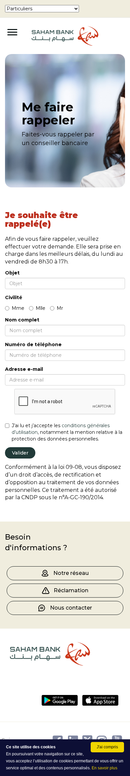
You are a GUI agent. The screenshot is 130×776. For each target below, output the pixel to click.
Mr (60, 308)
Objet (12, 273)
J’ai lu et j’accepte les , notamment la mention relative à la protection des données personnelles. (67, 432)
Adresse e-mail (24, 369)
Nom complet (22, 320)
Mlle (40, 308)
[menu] (42, 8)
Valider (20, 453)
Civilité (13, 297)
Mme (18, 308)
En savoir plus (104, 768)
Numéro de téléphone (33, 344)
